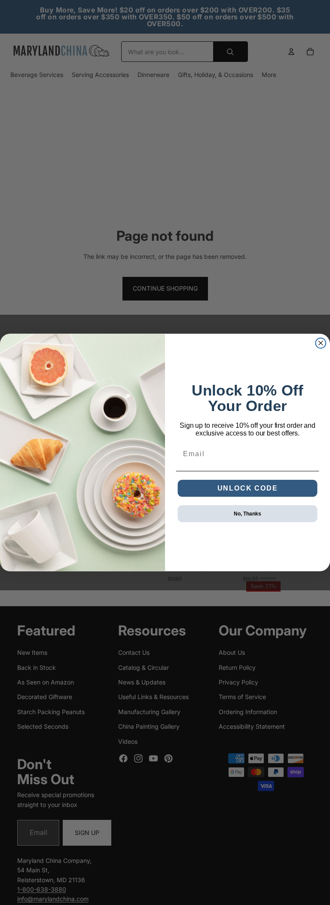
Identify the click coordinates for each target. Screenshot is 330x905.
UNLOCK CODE (247, 488)
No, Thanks (247, 514)
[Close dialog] (321, 343)
